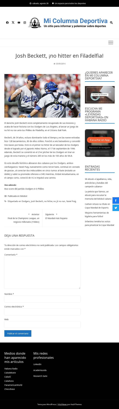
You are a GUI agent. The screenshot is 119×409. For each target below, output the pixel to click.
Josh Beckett (37, 201)
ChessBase (9, 389)
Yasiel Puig (71, 201)
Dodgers (26, 201)
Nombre (9, 294)
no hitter (48, 201)
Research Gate (40, 376)
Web (6, 319)
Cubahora (8, 381)
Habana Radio (11, 368)
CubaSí (7, 376)
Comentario (10, 254)
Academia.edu (40, 370)
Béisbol (23, 196)
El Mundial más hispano (56, 216)
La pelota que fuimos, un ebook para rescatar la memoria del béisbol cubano (98, 195)
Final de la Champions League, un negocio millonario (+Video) (23, 218)
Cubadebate (10, 372)
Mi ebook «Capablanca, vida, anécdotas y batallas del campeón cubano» (98, 183)
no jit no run (59, 201)
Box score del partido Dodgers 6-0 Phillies (24, 188)
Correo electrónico (14, 306)
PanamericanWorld (13, 385)
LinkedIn (37, 364)
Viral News (62, 404)
